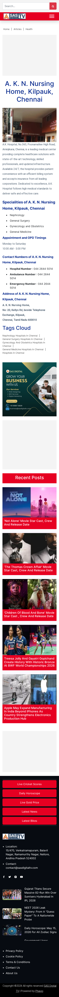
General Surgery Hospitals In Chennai (22, 339)
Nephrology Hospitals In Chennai (20, 335)
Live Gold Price (29, 802)
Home (6, 29)
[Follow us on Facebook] (4, 876)
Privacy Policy (14, 950)
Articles (17, 29)
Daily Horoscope (29, 793)
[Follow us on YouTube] (21, 876)
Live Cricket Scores (29, 784)
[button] (51, 15)
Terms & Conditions (18, 962)
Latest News (29, 811)
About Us (11, 973)
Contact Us (13, 967)
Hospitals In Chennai (13, 352)
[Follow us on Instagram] (16, 876)
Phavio (39, 991)
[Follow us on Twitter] (10, 876)
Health (29, 29)
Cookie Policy (14, 956)
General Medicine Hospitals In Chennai (22, 349)
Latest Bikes (29, 820)
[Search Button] (53, 6)
